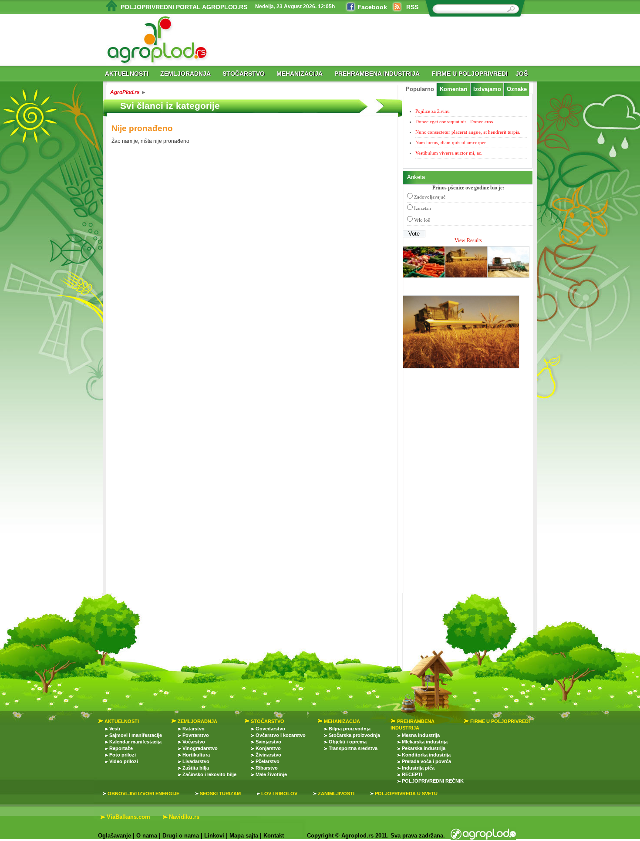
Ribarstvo (267, 767)
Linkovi (214, 835)
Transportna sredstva (353, 748)
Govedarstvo (270, 728)
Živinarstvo (268, 754)
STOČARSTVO (243, 73)
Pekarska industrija (423, 748)
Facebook (372, 6)
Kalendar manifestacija (135, 741)
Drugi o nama (180, 835)
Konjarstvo (268, 748)
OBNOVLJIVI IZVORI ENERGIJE (143, 793)
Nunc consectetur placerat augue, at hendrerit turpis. (467, 132)
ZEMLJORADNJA (185, 73)
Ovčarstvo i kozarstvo (281, 735)
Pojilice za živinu (432, 111)
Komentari (454, 89)
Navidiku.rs (184, 817)
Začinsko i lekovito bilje (209, 774)
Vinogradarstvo (200, 748)
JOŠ (521, 73)
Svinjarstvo (268, 741)
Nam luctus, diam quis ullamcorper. (451, 142)
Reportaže (121, 748)
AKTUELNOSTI (126, 73)
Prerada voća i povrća (426, 761)
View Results (468, 240)
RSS (412, 6)
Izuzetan (422, 208)
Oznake (517, 89)
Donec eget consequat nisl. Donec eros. (454, 121)
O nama (146, 835)
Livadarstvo (195, 761)
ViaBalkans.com (128, 817)
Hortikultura (196, 754)
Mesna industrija (421, 735)
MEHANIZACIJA (299, 73)
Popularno (420, 89)
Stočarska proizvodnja (354, 735)
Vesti (114, 728)
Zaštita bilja (195, 767)
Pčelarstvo (268, 761)
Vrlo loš (422, 220)
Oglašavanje (114, 835)
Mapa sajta (243, 835)
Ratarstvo (193, 728)
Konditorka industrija (426, 754)
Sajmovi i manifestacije (135, 735)
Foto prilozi (122, 754)
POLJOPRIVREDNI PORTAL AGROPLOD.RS (184, 6)
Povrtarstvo (195, 735)
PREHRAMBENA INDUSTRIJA (377, 73)
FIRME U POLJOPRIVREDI (469, 73)
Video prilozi (123, 761)
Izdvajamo (487, 89)
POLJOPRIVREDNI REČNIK (433, 781)
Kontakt (273, 835)
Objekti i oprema (348, 741)
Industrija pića (418, 767)
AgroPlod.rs (125, 92)
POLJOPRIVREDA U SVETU (406, 793)
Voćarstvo (193, 741)
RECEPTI (412, 774)
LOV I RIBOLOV (279, 793)
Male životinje (271, 774)
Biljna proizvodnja (350, 728)
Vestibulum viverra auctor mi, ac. (448, 152)
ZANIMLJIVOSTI (336, 793)
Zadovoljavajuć (429, 196)
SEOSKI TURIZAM (220, 793)
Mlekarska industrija (425, 741)
